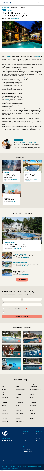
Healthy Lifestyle (19, 413)
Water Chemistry (16, 270)
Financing (38, 436)
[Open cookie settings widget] (2, 469)
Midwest (32, 394)
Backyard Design (5, 413)
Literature (38, 443)
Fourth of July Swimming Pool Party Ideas (9, 176)
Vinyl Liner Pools (19, 402)
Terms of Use (12, 312)
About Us (25, 433)
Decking (32, 384)
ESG (24, 438)
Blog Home (4, 7)
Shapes (31, 392)
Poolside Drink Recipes (9, 198)
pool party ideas (7, 56)
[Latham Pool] (6, 3)
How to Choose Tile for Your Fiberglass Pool (25, 264)
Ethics (3, 466)
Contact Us (25, 436)
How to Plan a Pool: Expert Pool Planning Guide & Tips (15, 245)
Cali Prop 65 (7, 466)
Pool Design (33, 418)
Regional (4, 392)
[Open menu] (41, 2)
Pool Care (4, 410)
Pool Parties (10, 10)
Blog (37, 440)
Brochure (32, 397)
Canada (17, 386)
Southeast (18, 394)
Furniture (4, 405)
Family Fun (18, 405)
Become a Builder (26, 449)
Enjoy (8, 7)
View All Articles (22, 279)
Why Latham (38, 433)
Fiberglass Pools (22, 254)
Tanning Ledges (33, 386)
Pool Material (5, 397)
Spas (3, 386)
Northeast (18, 392)
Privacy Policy (23, 308)
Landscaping (33, 402)
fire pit (30, 111)
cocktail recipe (7, 99)
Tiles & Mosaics (16, 262)
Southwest (4, 384)
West (3, 394)
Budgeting (18, 410)
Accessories (33, 405)
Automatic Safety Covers (35, 389)
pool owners (37, 56)
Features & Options (20, 389)
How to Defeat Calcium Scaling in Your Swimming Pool (22, 272)
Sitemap (39, 466)
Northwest (4, 402)
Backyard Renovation (20, 408)
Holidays (18, 418)
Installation (7, 242)
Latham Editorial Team (14, 18)
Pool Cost (32, 400)
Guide (17, 397)
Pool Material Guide (6, 400)
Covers (31, 410)
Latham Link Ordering (27, 451)
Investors (25, 440)
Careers (24, 443)
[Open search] (38, 2)
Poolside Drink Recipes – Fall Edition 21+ (30, 176)
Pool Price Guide (20, 400)
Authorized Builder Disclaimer (32, 466)
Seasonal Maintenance (35, 416)
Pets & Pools (5, 416)
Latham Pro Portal (26, 453)
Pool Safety (18, 384)
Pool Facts (13, 242)
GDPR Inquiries (13, 466)
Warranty (4, 389)
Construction (33, 408)
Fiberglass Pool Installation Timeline (23, 256)
